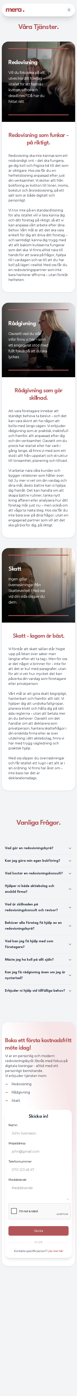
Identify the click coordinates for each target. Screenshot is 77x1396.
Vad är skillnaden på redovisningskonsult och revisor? (31, 907)
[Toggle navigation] (69, 10)
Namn (12, 1125)
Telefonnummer (20, 1161)
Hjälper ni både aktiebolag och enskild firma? (29, 889)
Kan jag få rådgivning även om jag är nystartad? (35, 975)
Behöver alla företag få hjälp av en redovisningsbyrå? (33, 925)
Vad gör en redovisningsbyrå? (29, 848)
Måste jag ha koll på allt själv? (29, 959)
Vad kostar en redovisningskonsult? (34, 873)
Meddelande (17, 1180)
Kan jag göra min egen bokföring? (32, 861)
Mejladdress (16, 1143)
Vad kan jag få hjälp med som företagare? (29, 944)
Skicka (38, 1231)
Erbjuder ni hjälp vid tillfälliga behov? (35, 991)
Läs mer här (55, 1251)
